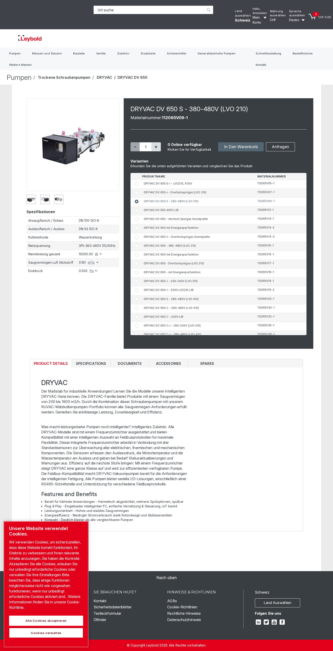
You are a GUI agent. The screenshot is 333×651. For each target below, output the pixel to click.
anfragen (280, 146)
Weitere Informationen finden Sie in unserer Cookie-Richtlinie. (44, 602)
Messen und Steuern (47, 53)
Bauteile (79, 53)
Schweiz (243, 20)
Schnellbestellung (268, 53)
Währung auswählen (278, 13)
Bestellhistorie (303, 53)
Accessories (168, 363)
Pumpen (15, 53)
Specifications (91, 363)
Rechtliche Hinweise (184, 613)
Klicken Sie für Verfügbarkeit (189, 149)
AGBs (172, 601)
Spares (207, 363)
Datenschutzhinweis (184, 619)
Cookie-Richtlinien (182, 607)
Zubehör (123, 53)
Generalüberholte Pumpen (216, 53)
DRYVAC (104, 77)
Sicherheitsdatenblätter (113, 607)
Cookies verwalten (46, 633)
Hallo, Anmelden (260, 11)
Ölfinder (100, 619)
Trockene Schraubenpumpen (64, 77)
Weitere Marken (20, 64)
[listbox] (278, 19)
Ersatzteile (148, 53)
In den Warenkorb (241, 146)
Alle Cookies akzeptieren (46, 620)
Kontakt (261, 64)
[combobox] (149, 10)
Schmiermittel (176, 53)
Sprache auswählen (297, 13)
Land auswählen (277, 602)
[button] (135, 146)
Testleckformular (107, 613)
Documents (130, 363)
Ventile (101, 53)
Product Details (51, 364)
